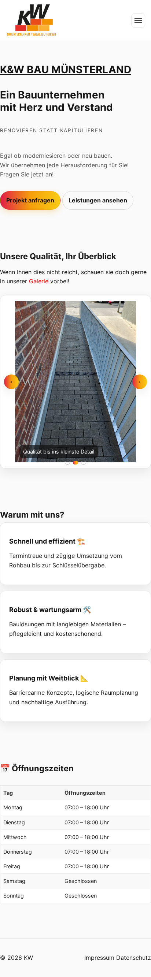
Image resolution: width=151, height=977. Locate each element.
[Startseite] (31, 20)
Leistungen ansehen (98, 200)
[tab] (67, 463)
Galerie (38, 281)
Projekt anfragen (30, 200)
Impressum (99, 957)
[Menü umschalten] (138, 20)
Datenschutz (133, 957)
